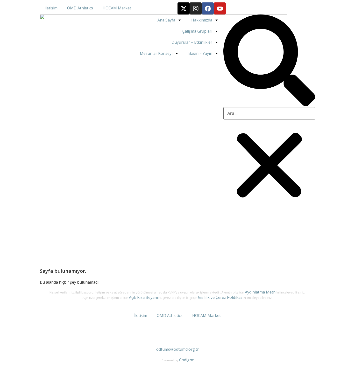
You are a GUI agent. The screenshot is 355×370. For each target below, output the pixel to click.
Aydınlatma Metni (261, 292)
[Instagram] (196, 8)
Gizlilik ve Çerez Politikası (220, 297)
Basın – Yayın (200, 53)
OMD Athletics (80, 8)
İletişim (51, 8)
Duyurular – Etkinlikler (191, 42)
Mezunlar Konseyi (156, 53)
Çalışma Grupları (197, 31)
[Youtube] (220, 8)
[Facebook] (208, 8)
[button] (269, 60)
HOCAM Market (117, 8)
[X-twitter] (184, 8)
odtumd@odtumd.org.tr (177, 349)
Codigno (186, 360)
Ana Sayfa (166, 20)
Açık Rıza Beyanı (143, 297)
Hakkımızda (201, 20)
